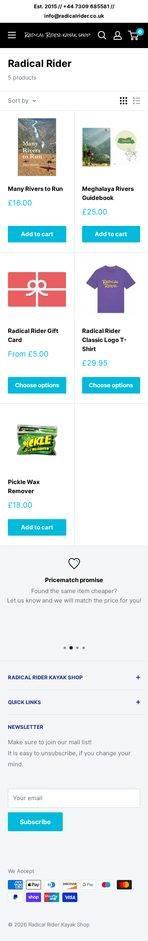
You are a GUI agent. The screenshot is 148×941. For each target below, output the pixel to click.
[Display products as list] (136, 100)
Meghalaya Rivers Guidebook (108, 193)
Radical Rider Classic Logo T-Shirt (104, 340)
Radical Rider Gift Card (33, 335)
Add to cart (37, 234)
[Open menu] (12, 35)
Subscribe (35, 822)
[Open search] (102, 35)
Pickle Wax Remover (24, 486)
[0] (134, 35)
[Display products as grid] (123, 100)
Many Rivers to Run (35, 188)
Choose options (37, 385)
